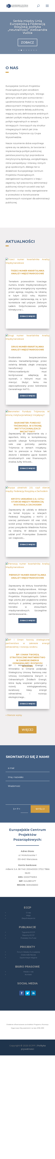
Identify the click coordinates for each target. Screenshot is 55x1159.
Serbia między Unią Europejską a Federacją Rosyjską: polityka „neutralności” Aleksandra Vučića (27, 27)
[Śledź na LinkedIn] (33, 993)
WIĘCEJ (27, 729)
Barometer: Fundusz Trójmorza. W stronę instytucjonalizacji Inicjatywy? (28, 427)
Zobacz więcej (27, 316)
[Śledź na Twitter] (27, 993)
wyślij (40, 809)
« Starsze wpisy (14, 715)
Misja (28, 915)
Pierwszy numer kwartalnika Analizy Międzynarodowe (27, 576)
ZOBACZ (27, 42)
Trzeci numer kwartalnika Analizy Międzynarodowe (27, 272)
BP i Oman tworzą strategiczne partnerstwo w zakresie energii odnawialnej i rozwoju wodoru (27, 660)
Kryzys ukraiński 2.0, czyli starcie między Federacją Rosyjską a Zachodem (27, 502)
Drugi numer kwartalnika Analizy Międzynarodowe (27, 348)
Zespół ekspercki (28, 918)
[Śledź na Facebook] (21, 993)
